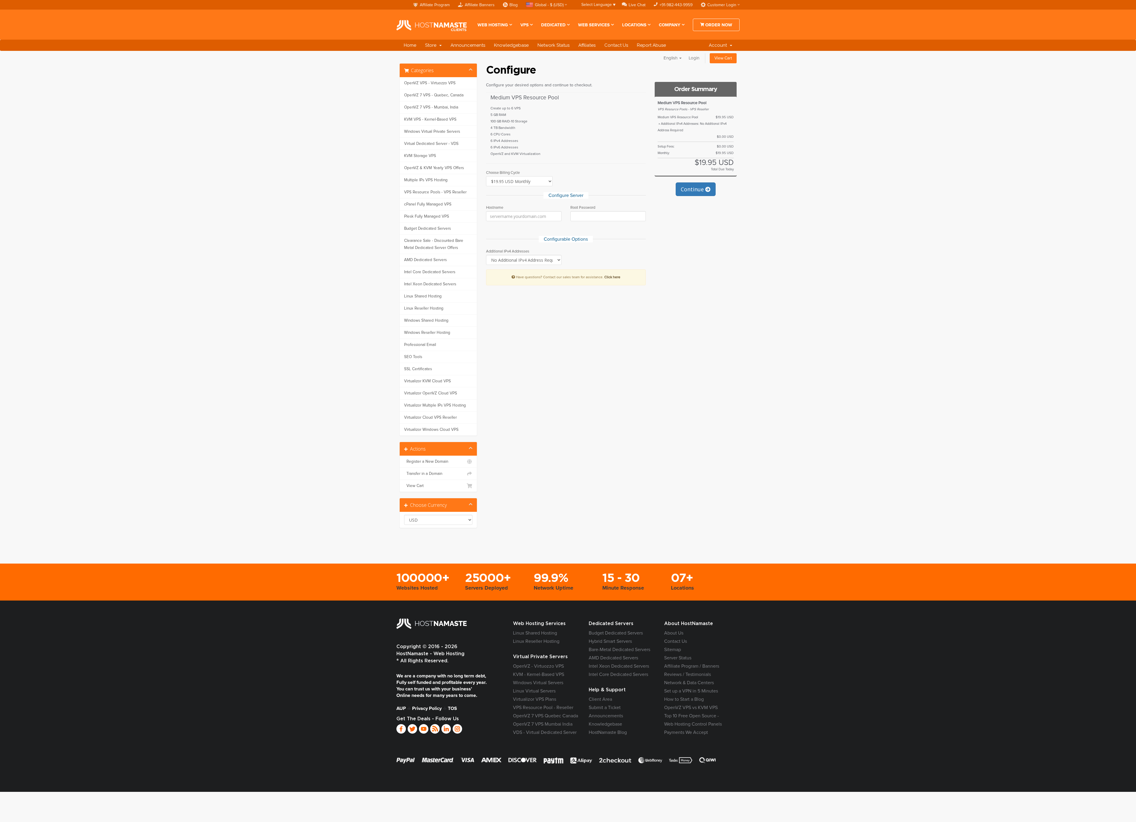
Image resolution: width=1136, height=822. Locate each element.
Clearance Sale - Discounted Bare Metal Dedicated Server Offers (433, 244)
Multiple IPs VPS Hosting (426, 180)
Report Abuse (651, 45)
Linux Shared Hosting (423, 296)
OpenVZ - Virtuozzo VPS (538, 666)
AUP (401, 708)
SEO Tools (413, 357)
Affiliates (587, 45)
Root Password (582, 208)
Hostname (494, 208)
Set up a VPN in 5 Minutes (691, 691)
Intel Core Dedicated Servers (429, 272)
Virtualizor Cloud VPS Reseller (430, 417)
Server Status (677, 658)
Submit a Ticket (605, 707)
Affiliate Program (435, 5)
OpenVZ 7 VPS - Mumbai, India (431, 107)
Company (669, 25)
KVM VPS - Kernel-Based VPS (430, 119)
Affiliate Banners (480, 5)
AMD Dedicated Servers (425, 260)
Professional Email (420, 345)
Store (432, 45)
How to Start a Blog (684, 699)
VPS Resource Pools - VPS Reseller (435, 192)
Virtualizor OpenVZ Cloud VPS (430, 393)
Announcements (468, 45)
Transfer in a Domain (423, 474)
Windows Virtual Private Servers (432, 132)
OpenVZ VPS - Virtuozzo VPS (430, 83)
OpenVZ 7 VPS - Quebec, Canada (434, 95)
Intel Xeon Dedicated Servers (430, 284)
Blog (513, 5)
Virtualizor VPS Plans (534, 699)
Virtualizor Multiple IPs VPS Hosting (435, 405)
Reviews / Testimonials (687, 674)
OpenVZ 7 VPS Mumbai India (542, 724)
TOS (452, 708)
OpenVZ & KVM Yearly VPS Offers (434, 168)
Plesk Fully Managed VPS (426, 216)
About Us (673, 633)
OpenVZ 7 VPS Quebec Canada (545, 715)
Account (719, 45)
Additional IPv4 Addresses (507, 251)
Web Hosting (492, 25)
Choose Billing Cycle (503, 173)
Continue (693, 189)
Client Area (600, 699)
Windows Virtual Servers (538, 682)
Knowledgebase (511, 45)
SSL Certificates (418, 369)
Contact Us (616, 45)
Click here (612, 277)
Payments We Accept (686, 732)
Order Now (718, 25)
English (671, 58)
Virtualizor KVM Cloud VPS (427, 381)
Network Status (553, 45)
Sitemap (672, 649)
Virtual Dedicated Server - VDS (431, 144)
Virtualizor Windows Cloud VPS (431, 430)
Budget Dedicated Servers (427, 228)
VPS (524, 25)
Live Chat (637, 5)
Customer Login (721, 5)
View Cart (723, 58)
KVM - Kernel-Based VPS (538, 674)
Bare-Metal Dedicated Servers (619, 649)
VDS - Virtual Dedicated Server (545, 732)
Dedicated (553, 25)
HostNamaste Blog (608, 732)
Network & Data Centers (689, 682)
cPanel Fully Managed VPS (427, 204)
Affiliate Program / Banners (691, 666)
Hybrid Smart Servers (610, 641)
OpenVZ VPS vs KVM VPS (691, 707)
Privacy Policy (427, 708)
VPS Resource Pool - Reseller (543, 707)
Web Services (594, 25)
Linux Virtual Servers (534, 691)
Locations (634, 25)
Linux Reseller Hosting (423, 308)
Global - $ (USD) (549, 5)
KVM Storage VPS (420, 156)
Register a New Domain (426, 461)
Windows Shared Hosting (426, 320)
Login (694, 58)
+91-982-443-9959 (676, 5)
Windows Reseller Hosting (427, 333)
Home (410, 45)
